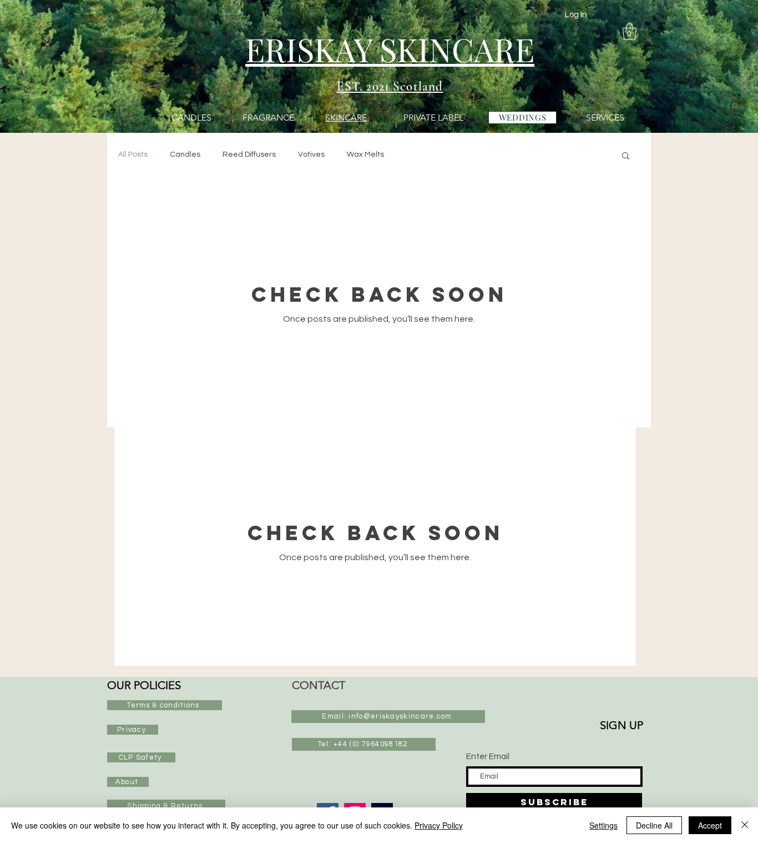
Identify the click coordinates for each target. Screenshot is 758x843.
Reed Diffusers (249, 154)
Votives (311, 154)
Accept (710, 825)
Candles (185, 154)
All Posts (133, 154)
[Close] (744, 825)
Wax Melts (365, 154)
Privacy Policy (439, 825)
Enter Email (487, 756)
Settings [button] (603, 825)
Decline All (654, 825)
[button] (629, 31)
